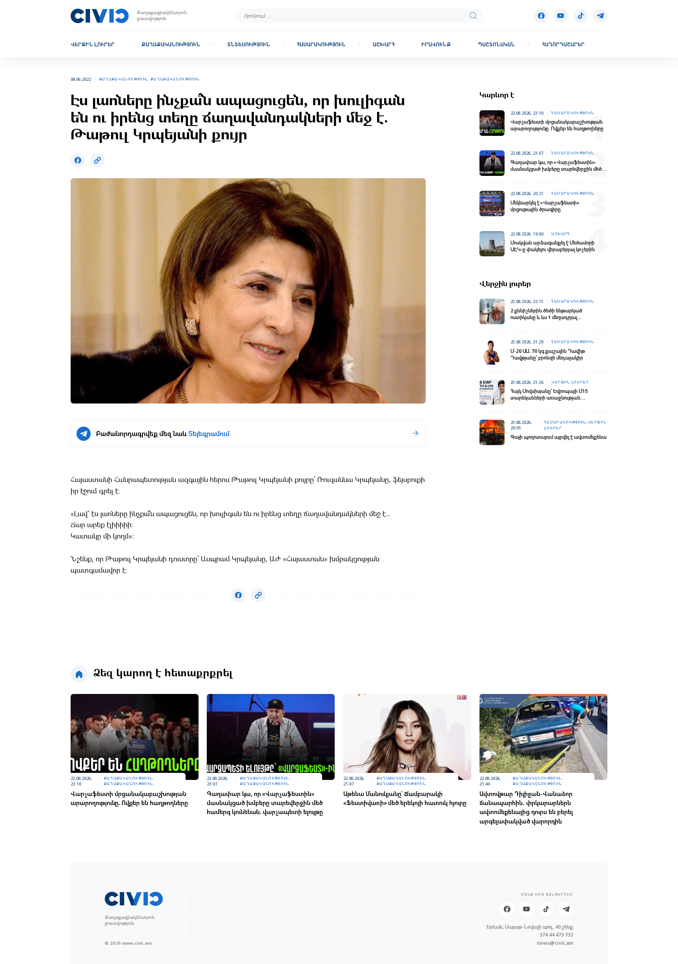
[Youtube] (561, 16)
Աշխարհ (384, 44)
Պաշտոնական (496, 44)
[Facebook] (541, 16)
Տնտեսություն (248, 44)
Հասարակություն (321, 44)
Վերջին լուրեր (93, 44)
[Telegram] (600, 16)
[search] (473, 15)
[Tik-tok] (581, 16)
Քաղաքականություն (170, 44)
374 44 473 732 (556, 935)
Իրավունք (436, 44)
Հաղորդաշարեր (563, 44)
